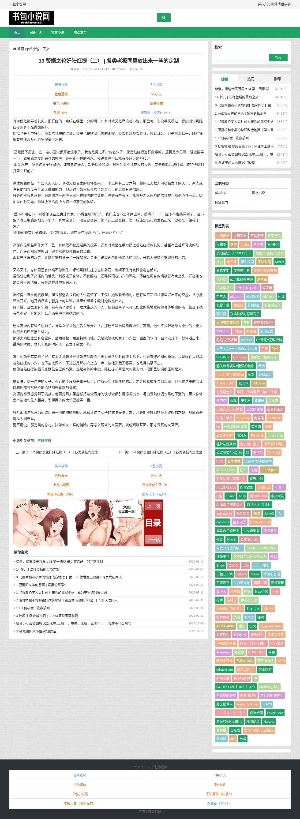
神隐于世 (222, 557)
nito (233, 739)
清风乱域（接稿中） (231, 479)
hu (218, 426)
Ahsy (242, 496)
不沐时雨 (264, 262)
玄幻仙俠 (240, 635)
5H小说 (156, 94)
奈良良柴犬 (275, 409)
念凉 (236, 617)
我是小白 (273, 453)
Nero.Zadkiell (226, 470)
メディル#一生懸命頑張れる (236, 348)
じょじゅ (253, 609)
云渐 (273, 557)
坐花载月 (270, 531)
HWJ (219, 461)
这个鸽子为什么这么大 (249, 557)
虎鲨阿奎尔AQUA (229, 453)
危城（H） (61, 113)
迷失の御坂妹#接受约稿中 (235, 366)
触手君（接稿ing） (264, 357)
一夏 (275, 591)
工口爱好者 (241, 583)
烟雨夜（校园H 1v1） (156, 113)
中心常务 (276, 643)
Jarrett (269, 513)
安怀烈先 (222, 635)
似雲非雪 (222, 305)
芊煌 (264, 348)
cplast (230, 496)
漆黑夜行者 (241, 270)
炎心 (219, 262)
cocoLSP (274, 418)
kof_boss (240, 357)
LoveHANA (275, 713)
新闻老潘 (222, 678)
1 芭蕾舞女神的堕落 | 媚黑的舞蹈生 (42, 585)
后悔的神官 (245, 661)
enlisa (245, 244)
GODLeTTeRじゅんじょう (235, 687)
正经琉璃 (277, 583)
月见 (272, 652)
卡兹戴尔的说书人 (229, 609)
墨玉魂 (256, 426)
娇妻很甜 (156, 103)
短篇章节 (80, 32)
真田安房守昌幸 (227, 322)
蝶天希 (267, 288)
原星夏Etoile (249, 539)
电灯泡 (242, 435)
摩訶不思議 (271, 574)
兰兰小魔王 (261, 565)
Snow (220, 565)
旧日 (243, 470)
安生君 (246, 400)
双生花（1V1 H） (220, 803)
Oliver (255, 574)
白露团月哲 (248, 695)
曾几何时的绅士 (271, 695)
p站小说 (36, 32)
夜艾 (219, 539)
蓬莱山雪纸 (265, 661)
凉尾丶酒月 (224, 418)
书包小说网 (61, 103)
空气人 (221, 296)
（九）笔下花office (230, 374)
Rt (255, 678)
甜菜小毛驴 (224, 435)
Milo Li (231, 539)
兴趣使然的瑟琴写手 (245, 314)
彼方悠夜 (222, 617)
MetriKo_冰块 (269, 687)
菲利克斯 (253, 305)
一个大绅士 (269, 470)
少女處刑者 (251, 531)
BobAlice (222, 357)
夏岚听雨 (256, 713)
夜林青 (232, 600)
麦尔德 (249, 617)
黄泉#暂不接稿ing (229, 721)
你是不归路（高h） (61, 494)
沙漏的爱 (263, 487)
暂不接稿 (274, 236)
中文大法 (277, 496)
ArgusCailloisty (248, 704)
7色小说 (156, 84)
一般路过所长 (226, 643)
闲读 (281, 296)
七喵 (243, 739)
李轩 (41, 441)
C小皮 (237, 331)
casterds (222, 522)
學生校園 (247, 262)
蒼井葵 (221, 314)
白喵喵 (235, 730)
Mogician (243, 418)
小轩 (268, 426)
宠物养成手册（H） (156, 485)
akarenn (236, 296)
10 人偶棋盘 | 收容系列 (33, 608)
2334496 (222, 331)
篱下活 (258, 453)
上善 (245, 565)
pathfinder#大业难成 (262, 548)
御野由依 (256, 479)
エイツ (233, 565)
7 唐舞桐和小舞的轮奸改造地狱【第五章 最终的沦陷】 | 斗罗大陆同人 (67, 600)
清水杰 (273, 400)
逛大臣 (262, 279)
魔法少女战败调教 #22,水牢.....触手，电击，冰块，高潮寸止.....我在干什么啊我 (73, 623)
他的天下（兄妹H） (156, 494)
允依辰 (239, 652)
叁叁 (261, 366)
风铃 (247, 591)
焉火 (252, 626)
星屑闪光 (239, 522)
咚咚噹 (251, 331)
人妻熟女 (240, 236)
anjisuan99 (224, 513)
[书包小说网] (34, 18)
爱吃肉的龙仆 (264, 322)
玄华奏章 (233, 461)
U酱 (219, 496)
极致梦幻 (257, 635)
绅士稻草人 (224, 704)
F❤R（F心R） (247, 288)
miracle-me (224, 669)
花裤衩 (221, 279)
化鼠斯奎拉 (224, 392)
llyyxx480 (261, 591)
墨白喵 (258, 244)
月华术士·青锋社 (259, 505)
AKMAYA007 (225, 626)
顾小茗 (221, 591)
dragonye (223, 652)
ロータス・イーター (231, 713)
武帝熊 (221, 739)
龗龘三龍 (260, 583)
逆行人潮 (257, 435)
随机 (224, 79)
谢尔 (242, 626)
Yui (280, 513)
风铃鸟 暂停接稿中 (258, 461)
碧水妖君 (265, 669)
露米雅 (259, 400)
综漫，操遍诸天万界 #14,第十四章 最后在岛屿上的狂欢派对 (59, 562)
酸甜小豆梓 (224, 661)
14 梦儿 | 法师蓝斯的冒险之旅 (38, 569)
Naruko (268, 721)
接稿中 (221, 244)
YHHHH (273, 244)
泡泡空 (221, 400)
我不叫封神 (241, 678)
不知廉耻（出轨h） (220, 794)
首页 (17, 32)
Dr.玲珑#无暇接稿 (269, 340)
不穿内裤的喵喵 (265, 270)
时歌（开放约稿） (229, 548)
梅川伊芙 (252, 721)
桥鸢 (251, 374)
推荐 (277, 79)
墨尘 (257, 513)
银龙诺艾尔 (224, 288)
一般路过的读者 (235, 426)
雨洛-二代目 (246, 669)
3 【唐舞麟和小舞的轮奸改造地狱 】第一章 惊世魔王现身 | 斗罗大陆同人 (69, 577)
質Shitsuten (258, 496)
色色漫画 (61, 94)
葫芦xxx (268, 296)
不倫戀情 (257, 236)
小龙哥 (232, 262)
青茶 (261, 617)
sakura (242, 574)
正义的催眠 (255, 409)
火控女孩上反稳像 (229, 409)
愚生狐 (235, 591)
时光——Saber (271, 626)
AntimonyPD (225, 383)
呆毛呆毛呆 (276, 635)
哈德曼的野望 (226, 695)
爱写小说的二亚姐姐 (259, 730)
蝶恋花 (243, 383)
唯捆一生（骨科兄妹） (80, 803)
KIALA (279, 262)
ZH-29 (267, 704)
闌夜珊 (238, 305)
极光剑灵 (243, 513)
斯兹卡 (269, 609)
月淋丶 (279, 487)
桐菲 (233, 400)
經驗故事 (265, 374)
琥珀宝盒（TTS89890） (234, 253)
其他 (233, 244)
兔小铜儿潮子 (250, 444)
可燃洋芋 (222, 583)
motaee (246, 340)
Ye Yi (281, 661)
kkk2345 (252, 296)
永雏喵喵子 (272, 305)
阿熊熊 (259, 418)
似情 (254, 470)
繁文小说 (57, 32)
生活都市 (222, 236)
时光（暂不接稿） (253, 643)
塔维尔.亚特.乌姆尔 (270, 253)
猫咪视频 (61, 84)
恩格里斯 (222, 270)
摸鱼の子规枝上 (227, 531)
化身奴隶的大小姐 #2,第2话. (36, 631)
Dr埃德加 (246, 487)
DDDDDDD (256, 652)
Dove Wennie (260, 522)
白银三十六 (224, 574)
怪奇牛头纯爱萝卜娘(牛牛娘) (257, 392)
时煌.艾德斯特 (226, 340)
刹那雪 (221, 730)
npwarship (275, 435)
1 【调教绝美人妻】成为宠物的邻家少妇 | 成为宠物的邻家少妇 (61, 592)
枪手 (219, 600)
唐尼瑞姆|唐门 (274, 444)
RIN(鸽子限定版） (229, 505)
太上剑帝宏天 (226, 487)
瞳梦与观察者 (226, 444)
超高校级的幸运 (241, 279)
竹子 (275, 348)
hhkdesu (258, 383)
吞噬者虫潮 (249, 600)
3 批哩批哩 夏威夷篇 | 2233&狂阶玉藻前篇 (47, 616)
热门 (250, 79)
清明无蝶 (266, 331)
